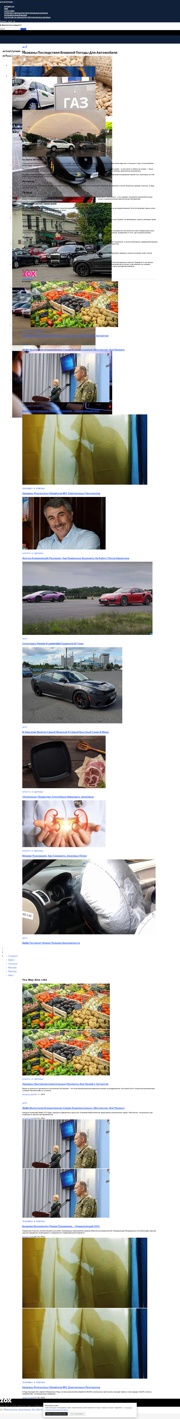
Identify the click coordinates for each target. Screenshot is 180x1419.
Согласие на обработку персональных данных (27, 17)
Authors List (9, 6)
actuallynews (28, 68)
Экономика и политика (19, 65)
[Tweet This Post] (92, 950)
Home (6, 9)
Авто (10, 76)
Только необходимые (77, 1414)
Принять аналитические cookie (56, 1414)
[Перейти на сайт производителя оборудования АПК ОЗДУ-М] (31, 1409)
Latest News (9, 11)
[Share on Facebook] (92, 948)
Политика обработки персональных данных (26, 13)
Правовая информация (15, 15)
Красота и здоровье (17, 55)
